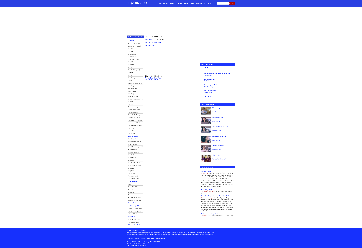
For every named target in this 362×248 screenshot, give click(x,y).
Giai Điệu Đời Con (218, 117)
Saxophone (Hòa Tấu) (134, 200)
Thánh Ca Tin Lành (133, 222)
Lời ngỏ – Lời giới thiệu (135, 208)
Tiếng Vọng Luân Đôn (219, 136)
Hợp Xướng (131, 78)
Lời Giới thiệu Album (134, 206)
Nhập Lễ (130, 101)
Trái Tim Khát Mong (210, 90)
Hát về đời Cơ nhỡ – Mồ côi (135, 142)
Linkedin (142, 238)
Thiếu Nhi (131, 128)
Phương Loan (208, 75)
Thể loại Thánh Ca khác (135, 125)
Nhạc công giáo (133, 136)
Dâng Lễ (130, 62)
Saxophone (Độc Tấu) (134, 197)
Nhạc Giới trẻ (132, 157)
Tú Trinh (206, 81)
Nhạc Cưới (131, 155)
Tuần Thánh (131, 133)
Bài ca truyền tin (209, 79)
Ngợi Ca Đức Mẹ (133, 96)
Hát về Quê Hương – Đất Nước (135, 147)
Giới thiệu (207, 3)
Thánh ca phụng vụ (133, 107)
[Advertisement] (181, 21)
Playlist (179, 3)
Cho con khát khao (218, 145)
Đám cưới (131, 64)
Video (172, 3)
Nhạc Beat (131, 192)
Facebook (130, 238)
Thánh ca (131, 40)
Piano (129, 195)
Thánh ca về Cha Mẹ (134, 117)
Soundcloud (150, 238)
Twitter (137, 238)
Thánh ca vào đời (133, 176)
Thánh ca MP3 (163, 3)
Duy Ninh (214, 112)
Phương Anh (215, 159)
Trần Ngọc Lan (216, 121)
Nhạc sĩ (199, 3)
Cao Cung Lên (149, 45)
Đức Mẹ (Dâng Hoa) (134, 70)
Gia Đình (130, 72)
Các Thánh (131, 49)
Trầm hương (216, 108)
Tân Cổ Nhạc (132, 173)
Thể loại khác (132, 203)
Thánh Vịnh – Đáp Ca (134, 123)
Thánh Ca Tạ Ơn (133, 112)
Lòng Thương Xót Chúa (135, 83)
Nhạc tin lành (132, 216)
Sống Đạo (131, 170)
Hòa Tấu (130, 189)
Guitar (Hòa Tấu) (133, 187)
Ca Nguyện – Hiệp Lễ (134, 46)
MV (151, 80)
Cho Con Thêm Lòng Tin (220, 126)
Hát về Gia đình (132, 144)
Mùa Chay (131, 86)
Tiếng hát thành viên (134, 225)
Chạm (206, 67)
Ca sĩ (186, 3)
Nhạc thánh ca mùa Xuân (135, 99)
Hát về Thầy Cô (132, 149)
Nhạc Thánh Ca (137, 3)
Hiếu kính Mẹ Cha (133, 152)
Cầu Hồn (130, 51)
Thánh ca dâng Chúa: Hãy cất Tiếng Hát (217, 73)
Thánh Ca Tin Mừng (134, 115)
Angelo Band (208, 92)
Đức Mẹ (130, 67)
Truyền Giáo (131, 131)
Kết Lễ (130, 80)
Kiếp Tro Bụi (216, 155)
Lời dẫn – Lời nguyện (134, 211)
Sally (211, 86)
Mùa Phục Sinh (132, 91)
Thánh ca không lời (134, 181)
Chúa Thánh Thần (133, 59)
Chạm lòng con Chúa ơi (211, 85)
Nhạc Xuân (131, 168)
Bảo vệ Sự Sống (133, 139)
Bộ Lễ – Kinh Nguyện (134, 43)
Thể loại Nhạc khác (133, 178)
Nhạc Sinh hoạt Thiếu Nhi (134, 166)
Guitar (130, 184)
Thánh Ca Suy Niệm (134, 109)
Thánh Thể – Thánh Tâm (135, 120)
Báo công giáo (160, 238)
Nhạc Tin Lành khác (134, 219)
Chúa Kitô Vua (132, 56)
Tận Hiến (130, 104)
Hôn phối (130, 75)
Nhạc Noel (131, 160)
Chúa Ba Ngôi (132, 54)
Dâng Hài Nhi (208, 96)
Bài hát (153, 42)
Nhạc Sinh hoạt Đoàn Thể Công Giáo (134, 163)
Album (192, 3)
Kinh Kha (206, 86)
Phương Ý (223, 159)
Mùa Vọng (131, 93)
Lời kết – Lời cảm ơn (134, 214)
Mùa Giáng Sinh (132, 88)
